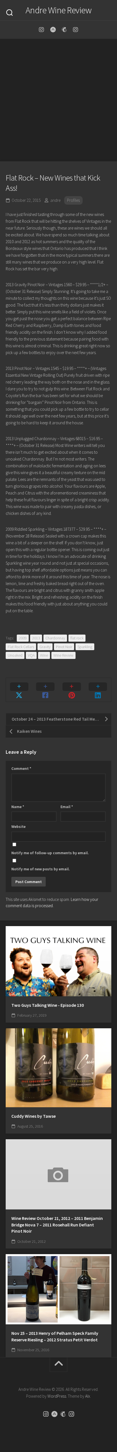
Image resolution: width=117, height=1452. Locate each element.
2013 (36, 638)
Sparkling (85, 646)
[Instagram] (41, 30)
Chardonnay (55, 638)
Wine (44, 655)
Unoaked (15, 655)
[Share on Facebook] (45, 690)
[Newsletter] (64, 30)
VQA (31, 655)
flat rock (76, 638)
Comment (21, 768)
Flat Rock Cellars (21, 646)
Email (66, 806)
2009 (23, 638)
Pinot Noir (64, 646)
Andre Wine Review (59, 10)
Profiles (73, 200)
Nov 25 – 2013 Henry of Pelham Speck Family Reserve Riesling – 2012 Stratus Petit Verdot (54, 1336)
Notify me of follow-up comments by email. (50, 852)
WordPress (56, 1396)
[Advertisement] (58, 100)
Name (17, 806)
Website (18, 826)
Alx (87, 1396)
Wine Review (63, 655)
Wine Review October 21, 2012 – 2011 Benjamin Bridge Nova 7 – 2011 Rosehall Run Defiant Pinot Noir (57, 1224)
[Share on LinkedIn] (98, 690)
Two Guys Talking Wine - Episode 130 (47, 1005)
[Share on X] (19, 690)
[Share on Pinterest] (71, 690)
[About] (52, 30)
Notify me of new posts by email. (40, 868)
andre (55, 200)
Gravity (45, 646)
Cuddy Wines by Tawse (33, 1116)
